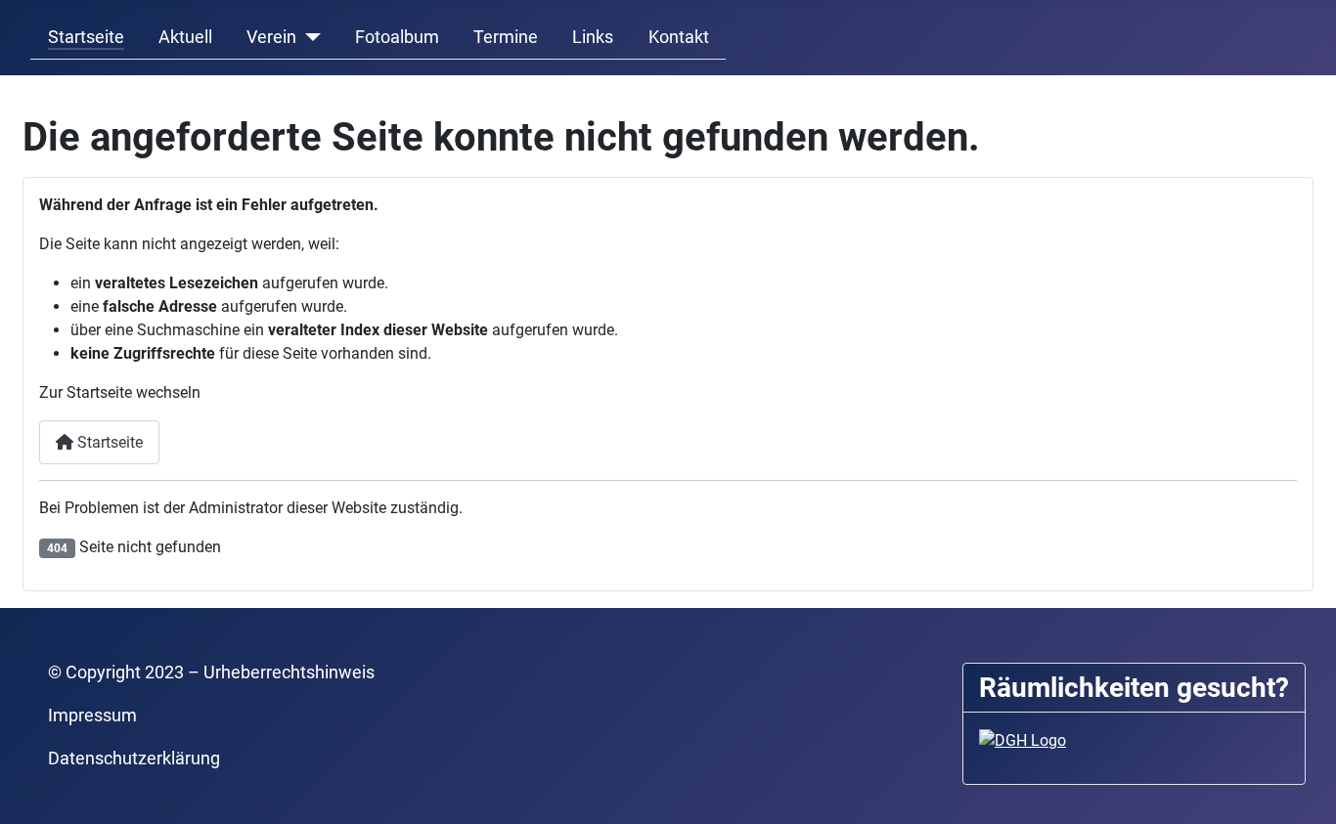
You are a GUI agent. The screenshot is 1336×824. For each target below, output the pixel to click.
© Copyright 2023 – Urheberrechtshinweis (211, 672)
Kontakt (678, 37)
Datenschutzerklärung (134, 758)
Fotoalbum (397, 37)
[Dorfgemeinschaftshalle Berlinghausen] (1022, 739)
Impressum (92, 715)
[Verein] (308, 37)
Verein (271, 37)
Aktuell (185, 37)
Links (592, 37)
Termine (505, 37)
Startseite (86, 37)
